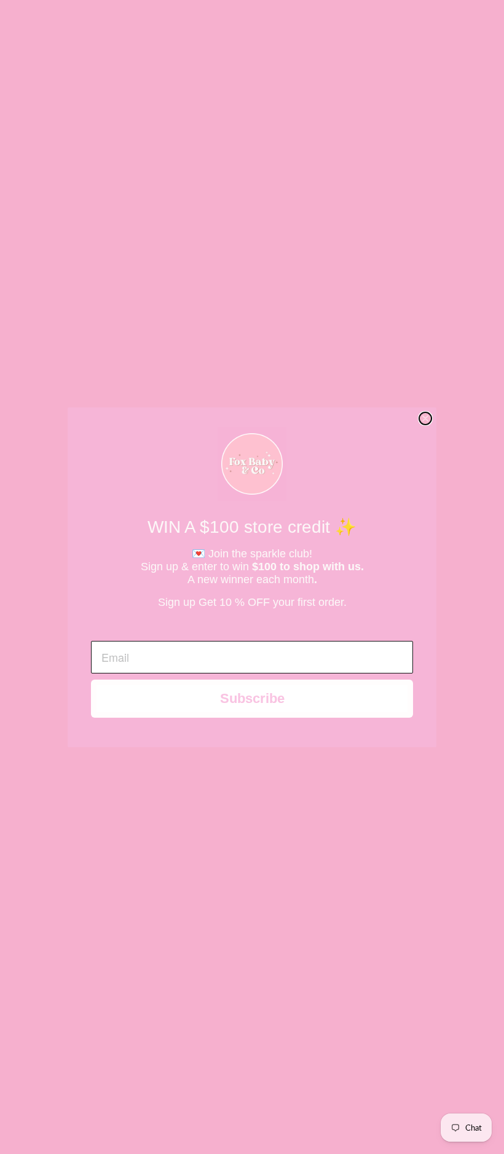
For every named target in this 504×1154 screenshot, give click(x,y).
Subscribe (252, 698)
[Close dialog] (425, 418)
